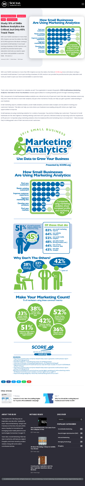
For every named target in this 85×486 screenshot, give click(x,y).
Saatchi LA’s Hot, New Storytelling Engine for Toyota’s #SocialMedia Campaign (26, 400)
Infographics (21, 16)
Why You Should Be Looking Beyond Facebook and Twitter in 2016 (66, 400)
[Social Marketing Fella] (12, 4)
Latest (3, 19)
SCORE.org (58, 72)
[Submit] (82, 419)
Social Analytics (12, 19)
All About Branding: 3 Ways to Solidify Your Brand (43, 448)
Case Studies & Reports (8, 16)
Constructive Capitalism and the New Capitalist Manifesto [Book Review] (42, 468)
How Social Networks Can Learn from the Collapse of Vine (43, 428)
